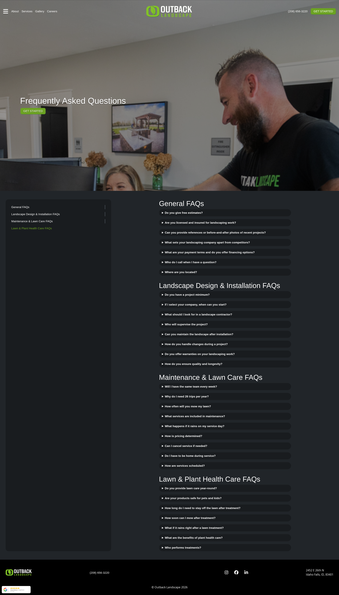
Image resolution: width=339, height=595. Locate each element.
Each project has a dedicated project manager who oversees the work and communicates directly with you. (223, 325)
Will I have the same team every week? (191, 386)
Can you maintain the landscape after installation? (199, 334)
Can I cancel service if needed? (186, 446)
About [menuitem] (15, 11)
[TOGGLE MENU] (5, 11)
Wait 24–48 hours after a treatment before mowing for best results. (209, 518)
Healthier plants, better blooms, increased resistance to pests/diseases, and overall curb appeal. (219, 538)
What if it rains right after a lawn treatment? (194, 527)
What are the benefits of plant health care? (194, 537)
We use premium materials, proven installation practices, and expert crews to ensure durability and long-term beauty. (220, 364)
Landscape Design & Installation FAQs (35, 214)
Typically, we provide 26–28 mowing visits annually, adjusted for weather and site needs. (222, 407)
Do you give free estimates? (184, 212)
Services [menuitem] (27, 11)
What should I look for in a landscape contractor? (198, 314)
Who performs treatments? (183, 547)
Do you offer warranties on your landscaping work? (200, 354)
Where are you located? (181, 272)
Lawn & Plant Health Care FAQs (31, 228)
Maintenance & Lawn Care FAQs (32, 221)
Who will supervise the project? (186, 324)
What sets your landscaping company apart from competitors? (207, 242)
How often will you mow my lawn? (188, 406)
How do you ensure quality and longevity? (193, 364)
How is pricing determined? (183, 436)
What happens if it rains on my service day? (194, 426)
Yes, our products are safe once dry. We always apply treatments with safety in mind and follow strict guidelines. (223, 499)
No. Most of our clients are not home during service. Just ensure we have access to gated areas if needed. (223, 456)
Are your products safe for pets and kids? (193, 498)
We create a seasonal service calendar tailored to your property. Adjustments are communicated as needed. (217, 466)
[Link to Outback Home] (169, 11)
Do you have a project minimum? (187, 294)
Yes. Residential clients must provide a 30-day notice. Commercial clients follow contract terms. (216, 446)
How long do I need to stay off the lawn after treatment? (202, 508)
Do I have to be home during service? (190, 455)
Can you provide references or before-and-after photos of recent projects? (215, 232)
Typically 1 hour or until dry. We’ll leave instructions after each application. (213, 509)
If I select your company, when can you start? (196, 304)
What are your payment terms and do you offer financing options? (210, 252)
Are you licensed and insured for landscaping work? (200, 222)
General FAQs (20, 207)
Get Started (323, 11)
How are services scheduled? (185, 465)
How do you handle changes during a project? (196, 344)
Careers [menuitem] (52, 11)
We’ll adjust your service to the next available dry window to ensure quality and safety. (221, 427)
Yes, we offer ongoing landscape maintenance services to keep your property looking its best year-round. (222, 335)
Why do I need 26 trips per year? (187, 396)
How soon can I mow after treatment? (190, 518)
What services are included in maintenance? (195, 416)
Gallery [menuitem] (39, 11)
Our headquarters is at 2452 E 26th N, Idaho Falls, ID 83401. (203, 273)
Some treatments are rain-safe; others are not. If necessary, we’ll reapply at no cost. (219, 528)
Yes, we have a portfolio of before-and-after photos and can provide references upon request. (216, 233)
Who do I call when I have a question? (190, 262)
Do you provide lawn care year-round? (191, 488)
